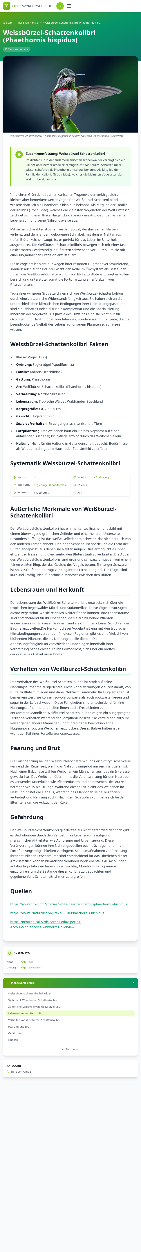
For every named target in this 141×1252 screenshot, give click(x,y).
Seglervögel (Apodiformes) (50, 485)
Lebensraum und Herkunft (24, 1013)
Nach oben (72, 1049)
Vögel (23, 961)
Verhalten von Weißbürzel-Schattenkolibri (34, 1020)
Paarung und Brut (19, 1026)
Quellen (13, 1040)
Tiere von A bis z (28, 22)
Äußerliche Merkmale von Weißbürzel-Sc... (34, 1006)
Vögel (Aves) (101, 477)
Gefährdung (15, 1033)
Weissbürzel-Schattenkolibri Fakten (30, 993)
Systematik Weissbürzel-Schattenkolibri (32, 1000)
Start (9, 22)
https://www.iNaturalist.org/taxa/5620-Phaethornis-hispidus (57, 913)
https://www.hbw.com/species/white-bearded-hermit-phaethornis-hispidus (68, 904)
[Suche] (60, 6)
